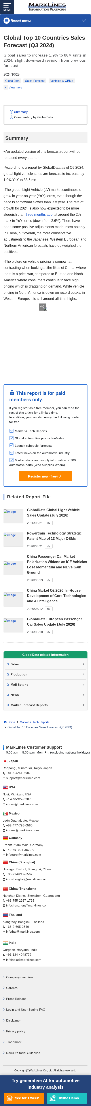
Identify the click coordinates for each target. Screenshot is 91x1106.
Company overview (19, 977)
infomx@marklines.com (22, 830)
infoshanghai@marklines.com (26, 879)
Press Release (16, 998)
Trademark (13, 1042)
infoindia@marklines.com (23, 959)
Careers (11, 988)
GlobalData (12, 80)
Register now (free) (43, 476)
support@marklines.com (23, 778)
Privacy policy (15, 1031)
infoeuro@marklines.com (23, 854)
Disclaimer (13, 1020)
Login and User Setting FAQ (25, 1009)
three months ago (39, 214)
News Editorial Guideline (23, 1053)
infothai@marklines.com (23, 931)
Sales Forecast (35, 80)
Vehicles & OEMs (61, 80)
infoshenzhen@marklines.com (27, 905)
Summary (21, 112)
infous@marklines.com (22, 804)
